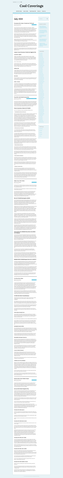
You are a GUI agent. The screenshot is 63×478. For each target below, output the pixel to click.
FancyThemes (37, 476)
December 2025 (42, 61)
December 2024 (42, 77)
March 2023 (41, 105)
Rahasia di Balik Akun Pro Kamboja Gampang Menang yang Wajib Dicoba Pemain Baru (43, 27)
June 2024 (41, 85)
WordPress (31, 476)
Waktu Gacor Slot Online (19, 180)
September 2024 (42, 81)
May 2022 (41, 117)
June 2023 (41, 101)
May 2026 (41, 54)
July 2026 (41, 53)
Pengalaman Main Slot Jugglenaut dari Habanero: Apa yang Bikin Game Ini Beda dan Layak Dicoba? (43, 44)
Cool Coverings (31, 6)
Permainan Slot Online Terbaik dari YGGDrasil (24, 23)
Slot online (40, 134)
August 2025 (41, 66)
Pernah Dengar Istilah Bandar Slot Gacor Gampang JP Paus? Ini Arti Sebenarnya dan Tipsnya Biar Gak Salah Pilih (43, 31)
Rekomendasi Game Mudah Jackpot (21, 378)
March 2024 (41, 89)
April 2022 (41, 119)
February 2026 (42, 58)
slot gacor (40, 132)
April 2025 (41, 72)
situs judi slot (41, 128)
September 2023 (42, 97)
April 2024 (41, 88)
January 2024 (41, 92)
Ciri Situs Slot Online (18, 278)
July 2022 (41, 116)
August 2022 (41, 115)
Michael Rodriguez (18, 24)
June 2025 (41, 69)
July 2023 (41, 100)
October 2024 (41, 80)
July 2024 (41, 84)
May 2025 (41, 70)
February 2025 (42, 74)
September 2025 (42, 65)
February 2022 (42, 121)
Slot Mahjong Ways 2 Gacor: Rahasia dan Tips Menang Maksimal (42, 36)
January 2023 (41, 108)
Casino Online (25, 11)
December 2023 (42, 93)
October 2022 (41, 112)
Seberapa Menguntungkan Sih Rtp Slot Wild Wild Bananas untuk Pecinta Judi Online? (43, 40)
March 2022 (41, 120)
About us (39, 11)
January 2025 (41, 76)
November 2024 (42, 78)
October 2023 (41, 96)
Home (18, 14)
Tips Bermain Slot (33, 11)
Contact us (44, 11)
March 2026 (41, 57)
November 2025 (42, 62)
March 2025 (41, 73)
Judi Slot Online (19, 11)
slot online (40, 130)
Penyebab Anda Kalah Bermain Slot (21, 97)
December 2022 (42, 109)
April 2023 (41, 104)
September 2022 (42, 113)
